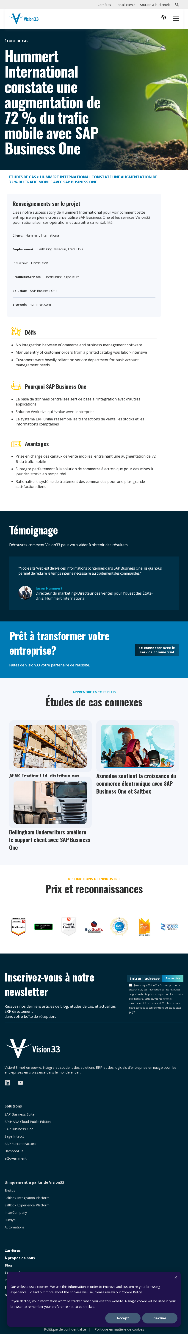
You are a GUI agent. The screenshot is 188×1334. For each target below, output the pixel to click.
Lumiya (10, 1220)
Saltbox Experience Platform (27, 1205)
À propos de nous (20, 1258)
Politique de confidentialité (65, 1329)
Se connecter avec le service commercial (157, 650)
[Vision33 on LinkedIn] (7, 1083)
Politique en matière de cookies (119, 1329)
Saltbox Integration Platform (27, 1198)
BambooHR (14, 1151)
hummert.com (40, 304)
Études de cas (22, 176)
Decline (159, 1318)
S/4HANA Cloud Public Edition (28, 1122)
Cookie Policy (132, 1292)
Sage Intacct (14, 1136)
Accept (123, 1318)
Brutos (10, 1190)
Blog (8, 1265)
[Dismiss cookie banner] (175, 1278)
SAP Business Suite (20, 1114)
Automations (15, 1227)
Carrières (13, 1251)
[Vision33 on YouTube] (20, 1083)
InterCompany (16, 1212)
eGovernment (16, 1158)
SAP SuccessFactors (20, 1144)
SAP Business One (19, 1129)
